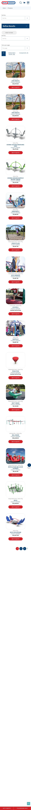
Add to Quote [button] (15, 87)
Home (4, 8)
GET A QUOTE (7, 808)
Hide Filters (9, 32)
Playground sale (22, 808)
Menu (28, 3)
